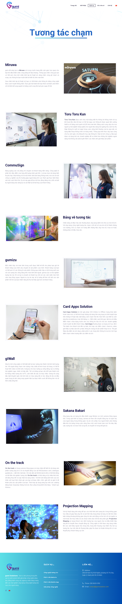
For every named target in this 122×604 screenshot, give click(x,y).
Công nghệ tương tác (51, 572)
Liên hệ (110, 5)
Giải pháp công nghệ (51, 587)
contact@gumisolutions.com (99, 587)
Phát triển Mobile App (51, 582)
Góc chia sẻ (100, 5)
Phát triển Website (50, 577)
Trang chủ (73, 5)
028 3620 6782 (95, 583)
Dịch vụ (91, 5)
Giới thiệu (83, 5)
